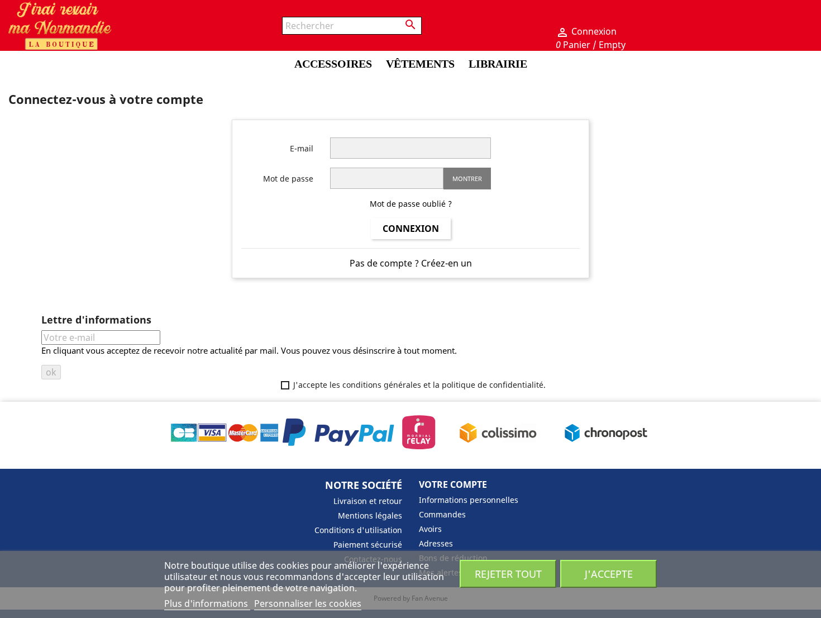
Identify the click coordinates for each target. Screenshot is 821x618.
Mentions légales (370, 515)
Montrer (467, 178)
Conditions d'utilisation (358, 530)
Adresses (436, 543)
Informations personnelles (468, 500)
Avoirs (430, 529)
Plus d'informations (207, 603)
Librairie (498, 64)
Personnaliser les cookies (307, 603)
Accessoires (333, 64)
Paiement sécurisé (367, 544)
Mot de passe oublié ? (411, 203)
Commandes (442, 514)
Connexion (411, 228)
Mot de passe (288, 178)
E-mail (301, 148)
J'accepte (609, 574)
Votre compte (453, 484)
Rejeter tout (508, 574)
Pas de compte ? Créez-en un (411, 263)
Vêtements (420, 64)
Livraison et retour (367, 501)
